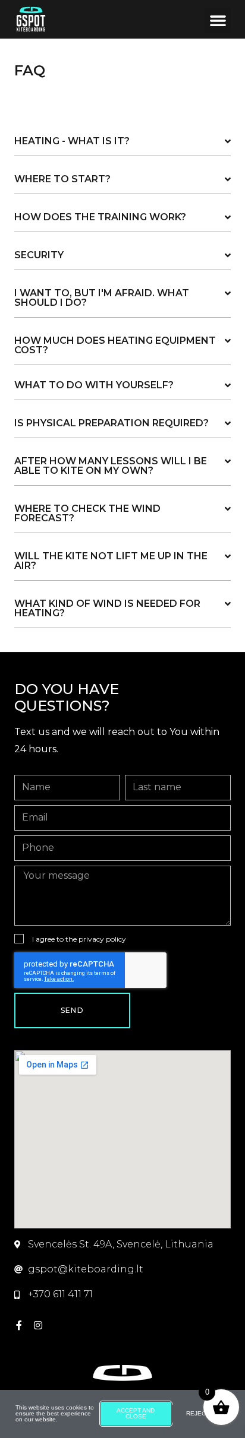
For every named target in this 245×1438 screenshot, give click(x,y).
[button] (218, 21)
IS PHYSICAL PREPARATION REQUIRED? (111, 423)
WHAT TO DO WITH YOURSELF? (94, 385)
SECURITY (39, 255)
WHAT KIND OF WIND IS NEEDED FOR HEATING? (107, 608)
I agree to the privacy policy (79, 939)
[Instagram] (38, 1325)
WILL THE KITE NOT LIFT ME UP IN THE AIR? (111, 560)
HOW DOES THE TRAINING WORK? (100, 217)
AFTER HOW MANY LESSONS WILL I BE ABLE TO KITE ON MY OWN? (110, 465)
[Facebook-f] (19, 1325)
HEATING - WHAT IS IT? (72, 141)
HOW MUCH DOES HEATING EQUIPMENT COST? (115, 345)
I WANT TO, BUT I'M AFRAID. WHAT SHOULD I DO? (101, 297)
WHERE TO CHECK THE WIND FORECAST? (87, 513)
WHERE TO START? (62, 179)
